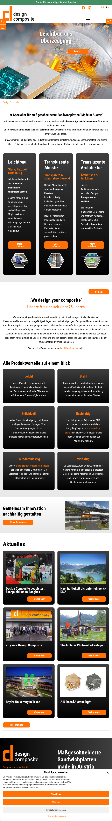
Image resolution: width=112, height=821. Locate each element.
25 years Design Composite (24, 645)
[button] (107, 772)
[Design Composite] (18, 14)
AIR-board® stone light (75, 702)
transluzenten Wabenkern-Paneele (32, 465)
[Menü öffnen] (89, 19)
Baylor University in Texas (23, 702)
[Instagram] (90, 8)
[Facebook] (83, 7)
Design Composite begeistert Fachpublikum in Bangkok (25, 590)
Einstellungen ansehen (56, 810)
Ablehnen (56, 802)
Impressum (62, 816)
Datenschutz (52, 816)
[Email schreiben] (109, 21)
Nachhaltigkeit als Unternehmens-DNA (83, 590)
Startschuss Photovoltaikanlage (81, 645)
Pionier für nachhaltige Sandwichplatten (56, 2)
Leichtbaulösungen (69, 348)
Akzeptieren (56, 794)
